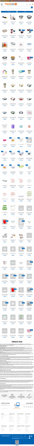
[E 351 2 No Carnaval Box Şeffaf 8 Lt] (29, 276)
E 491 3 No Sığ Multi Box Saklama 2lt (29, 254)
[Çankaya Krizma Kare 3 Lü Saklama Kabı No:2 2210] (21, 181)
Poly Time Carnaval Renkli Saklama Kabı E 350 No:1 (13, 322)
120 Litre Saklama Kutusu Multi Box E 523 (29, 308)
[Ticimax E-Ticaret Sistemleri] (17, 445)
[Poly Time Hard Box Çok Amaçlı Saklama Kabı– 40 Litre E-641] (29, 330)
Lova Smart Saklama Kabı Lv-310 (13, 22)
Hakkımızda (2, 416)
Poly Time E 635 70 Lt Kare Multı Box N (13, 294)
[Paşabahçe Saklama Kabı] (4, 235)
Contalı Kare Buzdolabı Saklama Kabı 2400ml (29, 158)
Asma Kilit (18, 427)
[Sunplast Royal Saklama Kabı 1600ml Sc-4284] (4, 85)
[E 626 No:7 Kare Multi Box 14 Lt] (13, 249)
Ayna (17, 428)
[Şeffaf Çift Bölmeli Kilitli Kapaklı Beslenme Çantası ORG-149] (21, 58)
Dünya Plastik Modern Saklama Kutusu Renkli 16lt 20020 (13, 36)
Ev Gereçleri (18, 423)
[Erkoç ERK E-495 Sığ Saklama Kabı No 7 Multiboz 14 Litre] (29, 208)
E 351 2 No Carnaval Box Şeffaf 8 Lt (29, 281)
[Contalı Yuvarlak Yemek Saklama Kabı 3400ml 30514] (13, 140)
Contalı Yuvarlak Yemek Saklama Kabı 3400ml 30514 (13, 145)
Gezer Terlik (2, 428)
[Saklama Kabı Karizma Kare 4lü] (4, 153)
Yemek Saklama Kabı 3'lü (5, 213)
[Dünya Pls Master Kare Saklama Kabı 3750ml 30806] (13, 99)
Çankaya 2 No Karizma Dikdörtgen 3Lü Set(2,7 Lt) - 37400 (29, 199)
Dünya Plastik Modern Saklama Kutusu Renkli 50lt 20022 (21, 36)
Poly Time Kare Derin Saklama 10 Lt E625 (13, 335)
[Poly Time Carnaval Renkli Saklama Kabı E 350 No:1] (13, 317)
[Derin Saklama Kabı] (21, 140)
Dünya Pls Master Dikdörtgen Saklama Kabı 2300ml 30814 (5, 117)
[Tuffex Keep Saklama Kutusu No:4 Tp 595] (4, 31)
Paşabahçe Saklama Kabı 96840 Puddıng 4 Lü (5, 76)
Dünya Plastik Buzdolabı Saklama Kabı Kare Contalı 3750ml (4, 172)
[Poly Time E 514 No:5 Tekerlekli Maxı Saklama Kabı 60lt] (29, 262)
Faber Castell (2, 430)
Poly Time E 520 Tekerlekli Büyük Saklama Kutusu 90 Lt (5, 308)
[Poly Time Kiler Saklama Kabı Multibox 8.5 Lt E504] (4, 330)
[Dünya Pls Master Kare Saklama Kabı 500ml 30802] (21, 112)
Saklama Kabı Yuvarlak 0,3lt (21, 172)
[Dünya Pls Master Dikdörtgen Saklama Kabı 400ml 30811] (21, 99)
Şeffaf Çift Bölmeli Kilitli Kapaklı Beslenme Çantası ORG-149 (21, 63)
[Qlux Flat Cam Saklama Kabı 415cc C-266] (4, 58)
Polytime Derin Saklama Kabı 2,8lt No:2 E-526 (4, 131)
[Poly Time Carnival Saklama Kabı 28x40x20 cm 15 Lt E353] (21, 276)
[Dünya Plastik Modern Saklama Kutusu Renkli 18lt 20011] (29, 31)
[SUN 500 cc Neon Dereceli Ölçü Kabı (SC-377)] (4, 262)
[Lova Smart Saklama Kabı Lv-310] (13, 17)
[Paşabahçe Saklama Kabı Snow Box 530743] (29, 44)
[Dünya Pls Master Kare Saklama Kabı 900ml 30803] (13, 85)
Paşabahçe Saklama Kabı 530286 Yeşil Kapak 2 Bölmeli (21, 76)
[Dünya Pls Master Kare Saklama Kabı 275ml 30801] (13, 112)
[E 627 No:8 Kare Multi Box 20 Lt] (21, 249)
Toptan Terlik (26, 428)
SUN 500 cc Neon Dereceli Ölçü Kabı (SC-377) (5, 267)
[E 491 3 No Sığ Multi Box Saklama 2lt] (29, 249)
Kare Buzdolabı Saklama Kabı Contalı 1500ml (21, 158)
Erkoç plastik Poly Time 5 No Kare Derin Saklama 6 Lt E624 (29, 322)
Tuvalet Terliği (10, 430)
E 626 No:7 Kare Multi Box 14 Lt (13, 254)
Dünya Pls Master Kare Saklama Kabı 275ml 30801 (13, 117)
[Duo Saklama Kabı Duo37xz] (13, 58)
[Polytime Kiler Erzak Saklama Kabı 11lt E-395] (13, 44)
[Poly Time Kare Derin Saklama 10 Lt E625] (13, 330)
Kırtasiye (18, 416)
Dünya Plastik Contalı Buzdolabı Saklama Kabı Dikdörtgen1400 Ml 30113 (21, 49)
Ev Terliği (10, 427)
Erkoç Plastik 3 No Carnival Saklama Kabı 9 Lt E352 (13, 267)
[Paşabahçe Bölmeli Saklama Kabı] (13, 235)
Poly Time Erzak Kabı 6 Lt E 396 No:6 (5, 322)
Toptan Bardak (27, 427)
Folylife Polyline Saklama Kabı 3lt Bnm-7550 (29, 22)
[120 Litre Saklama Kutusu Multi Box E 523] (29, 303)
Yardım (2, 417)
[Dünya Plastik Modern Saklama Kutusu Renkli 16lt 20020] (13, 31)
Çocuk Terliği (10, 429)
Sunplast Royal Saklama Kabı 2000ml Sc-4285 (13, 76)
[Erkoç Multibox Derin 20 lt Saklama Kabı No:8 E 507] (13, 303)
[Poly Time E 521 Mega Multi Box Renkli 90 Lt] (29, 290)
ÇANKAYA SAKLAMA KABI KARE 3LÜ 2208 (13, 185)
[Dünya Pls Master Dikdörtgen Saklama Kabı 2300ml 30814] (4, 112)
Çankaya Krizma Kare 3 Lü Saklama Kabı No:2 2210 (21, 185)
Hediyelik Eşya (19, 417)
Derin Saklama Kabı (21, 144)
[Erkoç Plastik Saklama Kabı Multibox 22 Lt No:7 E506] (13, 276)
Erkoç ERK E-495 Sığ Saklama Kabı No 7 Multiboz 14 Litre (29, 213)
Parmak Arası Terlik (11, 428)
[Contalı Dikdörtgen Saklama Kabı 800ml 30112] (13, 167)
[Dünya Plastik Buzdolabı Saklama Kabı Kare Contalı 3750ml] (4, 167)
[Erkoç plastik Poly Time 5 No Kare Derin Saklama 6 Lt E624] (29, 317)
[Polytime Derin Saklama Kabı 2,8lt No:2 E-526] (4, 126)
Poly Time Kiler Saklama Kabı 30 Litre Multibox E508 (21, 308)
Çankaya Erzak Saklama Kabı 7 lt (13, 213)
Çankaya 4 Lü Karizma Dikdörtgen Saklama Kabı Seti (21, 199)
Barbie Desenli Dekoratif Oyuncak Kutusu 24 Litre (29, 63)
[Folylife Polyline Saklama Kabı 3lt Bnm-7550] (29, 17)
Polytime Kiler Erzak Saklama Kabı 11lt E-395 (13, 49)
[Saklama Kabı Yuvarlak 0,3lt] (21, 167)
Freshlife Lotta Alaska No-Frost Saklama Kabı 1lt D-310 (29, 131)
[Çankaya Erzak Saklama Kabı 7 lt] (13, 208)
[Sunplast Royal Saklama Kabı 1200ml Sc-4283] (29, 72)
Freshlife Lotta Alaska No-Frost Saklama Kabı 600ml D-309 (21, 131)
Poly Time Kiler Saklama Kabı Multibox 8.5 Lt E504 (5, 335)
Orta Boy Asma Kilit (27, 417)
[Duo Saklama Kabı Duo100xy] (4, 44)
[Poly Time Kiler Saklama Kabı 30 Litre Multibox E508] (21, 303)
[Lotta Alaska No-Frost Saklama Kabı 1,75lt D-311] (13, 126)
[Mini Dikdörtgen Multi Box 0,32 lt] (29, 235)
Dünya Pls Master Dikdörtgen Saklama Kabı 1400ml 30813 (29, 104)
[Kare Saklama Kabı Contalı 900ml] (13, 153)
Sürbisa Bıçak (3, 429)
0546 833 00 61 (29, 396)
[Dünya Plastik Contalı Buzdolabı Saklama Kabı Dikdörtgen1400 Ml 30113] (21, 44)
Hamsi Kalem (26, 418)
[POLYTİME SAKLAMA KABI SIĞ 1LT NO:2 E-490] (21, 208)
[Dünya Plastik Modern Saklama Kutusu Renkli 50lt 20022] (21, 31)
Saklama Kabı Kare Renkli (4, 226)
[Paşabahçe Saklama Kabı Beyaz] (29, 221)
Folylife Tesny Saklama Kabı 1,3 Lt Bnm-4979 (21, 22)
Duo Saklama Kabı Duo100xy (4, 49)
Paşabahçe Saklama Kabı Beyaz (29, 226)
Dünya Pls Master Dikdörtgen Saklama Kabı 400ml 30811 (21, 104)
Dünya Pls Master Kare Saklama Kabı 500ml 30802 (21, 117)
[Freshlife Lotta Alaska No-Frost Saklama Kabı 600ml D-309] (21, 126)
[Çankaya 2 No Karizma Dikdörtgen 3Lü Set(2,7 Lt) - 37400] (29, 194)
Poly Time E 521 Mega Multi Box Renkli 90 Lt (29, 294)
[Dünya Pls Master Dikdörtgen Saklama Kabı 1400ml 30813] (29, 99)
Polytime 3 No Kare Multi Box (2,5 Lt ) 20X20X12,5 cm (13, 226)
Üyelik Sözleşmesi (11, 418)
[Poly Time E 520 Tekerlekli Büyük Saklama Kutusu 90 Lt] (4, 303)
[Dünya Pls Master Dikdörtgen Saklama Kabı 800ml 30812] (4, 99)
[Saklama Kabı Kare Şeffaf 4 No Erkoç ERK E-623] (4, 249)
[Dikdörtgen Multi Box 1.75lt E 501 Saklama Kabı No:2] (21, 290)
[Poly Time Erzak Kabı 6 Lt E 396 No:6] (4, 317)
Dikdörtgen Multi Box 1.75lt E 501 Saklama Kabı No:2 (21, 294)
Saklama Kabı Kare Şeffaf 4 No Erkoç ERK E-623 (5, 254)
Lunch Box (26, 423)
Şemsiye (26, 422)
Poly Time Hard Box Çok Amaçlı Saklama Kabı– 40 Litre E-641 (29, 335)
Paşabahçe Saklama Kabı (5, 240)
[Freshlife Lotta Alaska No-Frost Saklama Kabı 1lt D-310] (29, 126)
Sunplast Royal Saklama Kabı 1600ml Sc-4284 (5, 90)
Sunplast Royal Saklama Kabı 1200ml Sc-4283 (29, 76)
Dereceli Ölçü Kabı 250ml (29, 172)
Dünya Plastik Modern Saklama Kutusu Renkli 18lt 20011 (29, 36)
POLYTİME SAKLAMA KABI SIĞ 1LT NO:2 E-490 (21, 213)
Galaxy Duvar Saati (3, 427)
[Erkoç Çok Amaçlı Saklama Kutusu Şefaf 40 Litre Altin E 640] (4, 276)
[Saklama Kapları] (29, 181)
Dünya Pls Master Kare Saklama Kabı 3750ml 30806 (13, 104)
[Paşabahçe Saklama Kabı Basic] (21, 235)
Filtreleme (8, 11)
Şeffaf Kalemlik (27, 416)
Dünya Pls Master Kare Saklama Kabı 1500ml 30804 (21, 90)
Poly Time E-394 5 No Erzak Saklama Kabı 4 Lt (21, 322)
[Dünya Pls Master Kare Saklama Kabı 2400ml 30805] (29, 85)
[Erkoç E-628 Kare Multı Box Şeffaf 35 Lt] (21, 221)
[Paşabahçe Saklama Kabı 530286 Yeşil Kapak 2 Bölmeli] (21, 72)
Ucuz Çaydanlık (19, 429)
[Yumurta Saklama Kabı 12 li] (4, 181)
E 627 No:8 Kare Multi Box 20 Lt (21, 254)
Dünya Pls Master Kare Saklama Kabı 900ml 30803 (13, 90)
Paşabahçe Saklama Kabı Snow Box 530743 (29, 49)
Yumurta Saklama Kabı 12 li (4, 185)
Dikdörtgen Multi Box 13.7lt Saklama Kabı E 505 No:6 (21, 335)
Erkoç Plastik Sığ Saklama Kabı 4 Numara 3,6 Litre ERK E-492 (29, 145)
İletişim (2, 418)
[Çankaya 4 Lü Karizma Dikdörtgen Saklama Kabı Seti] (21, 194)
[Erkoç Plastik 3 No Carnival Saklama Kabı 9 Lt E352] (13, 262)
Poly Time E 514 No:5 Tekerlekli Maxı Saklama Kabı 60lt (29, 267)
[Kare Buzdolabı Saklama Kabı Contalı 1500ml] (21, 153)
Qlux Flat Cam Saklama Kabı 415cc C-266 (5, 63)
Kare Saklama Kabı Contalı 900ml (13, 158)
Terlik (17, 422)
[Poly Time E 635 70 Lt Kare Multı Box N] (13, 290)
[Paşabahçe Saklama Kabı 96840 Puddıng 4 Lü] (4, 72)
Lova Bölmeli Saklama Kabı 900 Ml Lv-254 (5, 22)
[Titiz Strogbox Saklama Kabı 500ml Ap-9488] (29, 112)
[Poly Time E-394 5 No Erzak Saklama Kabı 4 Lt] (21, 317)
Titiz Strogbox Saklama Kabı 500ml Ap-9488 (29, 117)
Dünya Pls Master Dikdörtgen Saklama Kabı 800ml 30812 (5, 104)
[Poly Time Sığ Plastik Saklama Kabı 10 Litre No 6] (4, 290)
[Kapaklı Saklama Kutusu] (13, 194)
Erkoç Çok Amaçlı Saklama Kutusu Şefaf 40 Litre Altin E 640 (5, 281)
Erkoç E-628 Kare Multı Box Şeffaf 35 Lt (21, 226)
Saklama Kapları (29, 185)
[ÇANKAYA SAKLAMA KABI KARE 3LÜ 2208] (13, 181)
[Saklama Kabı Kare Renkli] (4, 221)
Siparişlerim (10, 416)
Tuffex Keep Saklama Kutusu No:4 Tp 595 (5, 36)
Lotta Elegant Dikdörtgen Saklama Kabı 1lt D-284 (5, 145)
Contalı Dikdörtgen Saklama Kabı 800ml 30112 (13, 172)
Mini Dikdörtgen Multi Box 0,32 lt (29, 240)
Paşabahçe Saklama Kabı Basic (21, 240)
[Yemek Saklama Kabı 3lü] (4, 208)
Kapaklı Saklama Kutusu (13, 199)
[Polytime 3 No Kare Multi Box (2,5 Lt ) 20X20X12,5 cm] (13, 221)
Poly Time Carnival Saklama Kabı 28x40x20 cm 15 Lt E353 (21, 281)
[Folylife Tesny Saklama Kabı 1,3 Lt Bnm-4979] (21, 17)
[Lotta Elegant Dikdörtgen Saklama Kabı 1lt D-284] (4, 140)
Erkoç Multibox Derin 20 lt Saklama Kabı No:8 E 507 (13, 308)
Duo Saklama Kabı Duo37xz (12, 63)
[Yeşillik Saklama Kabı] (4, 194)
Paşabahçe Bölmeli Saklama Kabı (13, 240)
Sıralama (25, 11)
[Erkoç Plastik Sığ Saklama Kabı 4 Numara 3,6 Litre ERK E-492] (29, 140)
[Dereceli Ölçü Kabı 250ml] (29, 167)
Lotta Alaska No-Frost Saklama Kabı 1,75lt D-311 (13, 131)
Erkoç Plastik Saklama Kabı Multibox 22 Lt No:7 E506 (13, 281)
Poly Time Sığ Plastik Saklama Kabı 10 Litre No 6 (5, 294)
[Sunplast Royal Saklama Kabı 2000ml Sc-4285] (13, 72)
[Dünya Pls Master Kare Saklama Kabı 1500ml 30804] (21, 85)
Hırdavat (18, 418)
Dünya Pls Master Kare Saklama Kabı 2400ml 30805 (29, 90)
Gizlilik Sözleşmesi (11, 417)
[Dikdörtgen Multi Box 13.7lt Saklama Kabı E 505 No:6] (21, 330)
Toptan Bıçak (26, 429)
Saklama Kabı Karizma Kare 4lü (5, 158)
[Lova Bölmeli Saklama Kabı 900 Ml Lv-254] (4, 17)
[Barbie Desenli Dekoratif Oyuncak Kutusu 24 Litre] (29, 58)
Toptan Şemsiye (27, 430)
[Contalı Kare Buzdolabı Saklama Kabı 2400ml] (29, 153)
